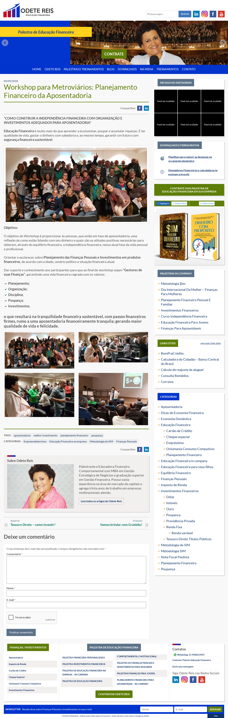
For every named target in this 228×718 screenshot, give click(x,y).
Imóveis (171, 503)
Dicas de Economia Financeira (182, 413)
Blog (111, 69)
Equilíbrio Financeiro (176, 473)
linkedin (146, 108)
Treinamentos (168, 69)
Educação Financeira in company (184, 461)
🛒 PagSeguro (163, 203)
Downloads (127, 69)
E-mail (10, 599)
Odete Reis (52, 69)
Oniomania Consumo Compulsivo (190, 449)
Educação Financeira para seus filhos (187, 467)
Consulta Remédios (175, 376)
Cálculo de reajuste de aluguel (182, 370)
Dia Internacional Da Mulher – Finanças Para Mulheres (189, 291)
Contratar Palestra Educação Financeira (191, 660)
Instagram (204, 14)
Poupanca (173, 515)
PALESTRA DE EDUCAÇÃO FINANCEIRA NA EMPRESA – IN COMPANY (84, 672)
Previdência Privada (180, 521)
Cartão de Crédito (179, 431)
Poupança (168, 569)
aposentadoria (22, 435)
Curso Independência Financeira (184, 316)
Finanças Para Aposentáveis (181, 328)
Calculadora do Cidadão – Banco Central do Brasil (190, 361)
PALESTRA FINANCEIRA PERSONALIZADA (83, 657)
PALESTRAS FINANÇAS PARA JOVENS (136, 673)
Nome (10, 588)
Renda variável (182, 533)
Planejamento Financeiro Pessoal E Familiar (186, 302)
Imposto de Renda (174, 485)
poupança (97, 435)
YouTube (221, 14)
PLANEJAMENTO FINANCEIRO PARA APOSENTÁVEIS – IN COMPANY (135, 682)
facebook (139, 108)
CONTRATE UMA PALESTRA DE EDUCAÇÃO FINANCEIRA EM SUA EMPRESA (189, 190)
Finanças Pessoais (126, 441)
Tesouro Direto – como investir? (33, 525)
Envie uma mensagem (182, 666)
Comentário (14, 554)
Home (36, 69)
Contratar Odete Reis (114, 694)
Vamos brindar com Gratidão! (121, 525)
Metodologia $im (173, 283)
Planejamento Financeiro (184, 455)
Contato (189, 69)
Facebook (213, 14)
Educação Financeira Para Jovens (184, 322)
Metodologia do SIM (101, 441)
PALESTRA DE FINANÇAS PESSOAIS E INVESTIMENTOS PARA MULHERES (135, 665)
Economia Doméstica (176, 419)
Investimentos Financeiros (180, 310)
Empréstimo (175, 443)
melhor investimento (45, 435)
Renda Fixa (174, 527)
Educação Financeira (175, 425)
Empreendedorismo (35, 441)
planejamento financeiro (74, 435)
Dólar (170, 497)
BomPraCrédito (172, 353)
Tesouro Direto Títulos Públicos (188, 539)
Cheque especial (178, 437)
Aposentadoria (171, 407)
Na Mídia (146, 69)
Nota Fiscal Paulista (175, 557)
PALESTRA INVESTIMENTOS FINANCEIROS (83, 664)
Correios (167, 382)
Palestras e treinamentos (84, 69)
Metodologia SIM (173, 551)
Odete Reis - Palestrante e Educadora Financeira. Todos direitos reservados (101, 716)
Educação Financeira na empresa (68, 441)
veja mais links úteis (210, 343)
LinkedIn (196, 14)
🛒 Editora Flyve (179, 203)
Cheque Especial (17, 677)
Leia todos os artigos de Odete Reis (101, 501)
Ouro (170, 509)
